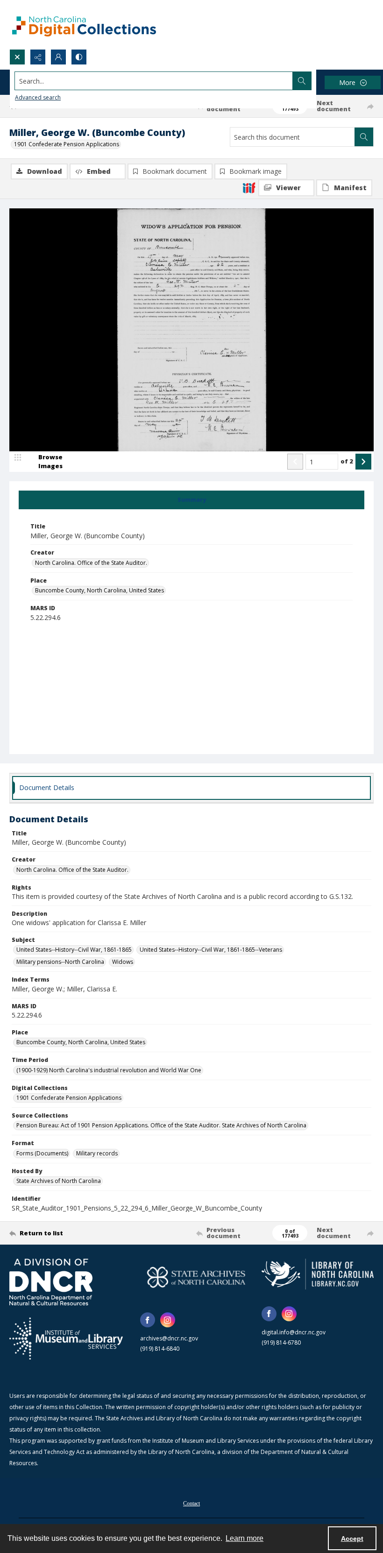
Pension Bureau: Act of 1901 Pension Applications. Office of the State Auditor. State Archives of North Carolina (161, 1125)
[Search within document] (364, 137)
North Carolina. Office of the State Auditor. (91, 563)
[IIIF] (248, 187)
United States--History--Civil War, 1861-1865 (74, 950)
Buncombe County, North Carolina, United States (99, 590)
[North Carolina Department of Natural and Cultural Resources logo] (50, 1282)
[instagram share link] (167, 1319)
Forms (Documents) (42, 1153)
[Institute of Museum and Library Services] (66, 1339)
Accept (352, 1538)
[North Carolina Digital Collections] (84, 24)
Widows (122, 962)
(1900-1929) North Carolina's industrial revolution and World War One (108, 1070)
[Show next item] (363, 462)
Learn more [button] (244, 1538)
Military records (97, 1153)
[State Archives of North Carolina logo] (196, 1277)
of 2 (346, 461)
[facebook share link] (147, 1319)
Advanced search (38, 97)
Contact (191, 1503)
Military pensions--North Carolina (60, 962)
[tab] (191, 500)
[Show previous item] (295, 462)
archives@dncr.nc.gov (169, 1338)
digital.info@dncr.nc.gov (294, 1332)
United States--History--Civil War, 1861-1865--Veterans (211, 950)
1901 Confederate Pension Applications (66, 144)
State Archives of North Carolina (58, 1181)
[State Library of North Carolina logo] (318, 1274)
